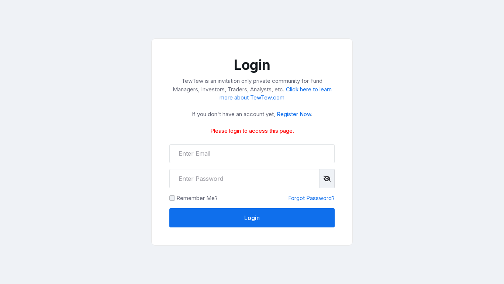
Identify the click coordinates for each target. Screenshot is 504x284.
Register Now (294, 114)
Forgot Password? (311, 198)
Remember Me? (197, 198)
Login (252, 218)
